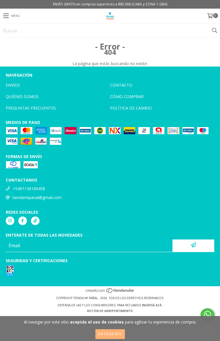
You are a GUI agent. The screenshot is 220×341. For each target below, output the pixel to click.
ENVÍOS (13, 85)
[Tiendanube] (110, 292)
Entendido (110, 334)
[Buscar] (214, 31)
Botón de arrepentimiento (110, 311)
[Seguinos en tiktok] (35, 221)
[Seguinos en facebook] (22, 221)
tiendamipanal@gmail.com (37, 197)
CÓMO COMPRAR (127, 96)
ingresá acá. (152, 305)
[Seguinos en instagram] (10, 221)
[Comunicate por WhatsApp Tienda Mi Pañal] (207, 314)
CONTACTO (121, 85)
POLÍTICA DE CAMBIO (131, 108)
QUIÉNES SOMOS (22, 96)
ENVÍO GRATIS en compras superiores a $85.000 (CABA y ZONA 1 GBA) (110, 4)
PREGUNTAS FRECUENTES (31, 108)
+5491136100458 (29, 188)
